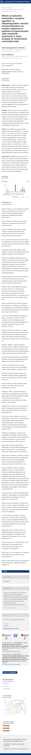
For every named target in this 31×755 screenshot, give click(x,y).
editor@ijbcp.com (23, 748)
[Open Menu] (1, 1)
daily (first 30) (16, 197)
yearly (27, 197)
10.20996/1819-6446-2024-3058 (11, 651)
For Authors (6, 686)
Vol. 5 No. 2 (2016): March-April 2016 (12, 9)
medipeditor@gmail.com (10, 748)
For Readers (6, 683)
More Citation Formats (11, 607)
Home (3, 7)
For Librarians (6, 688)
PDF (5, 571)
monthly (22, 197)
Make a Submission (10, 672)
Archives (9, 7)
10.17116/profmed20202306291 (11, 664)
